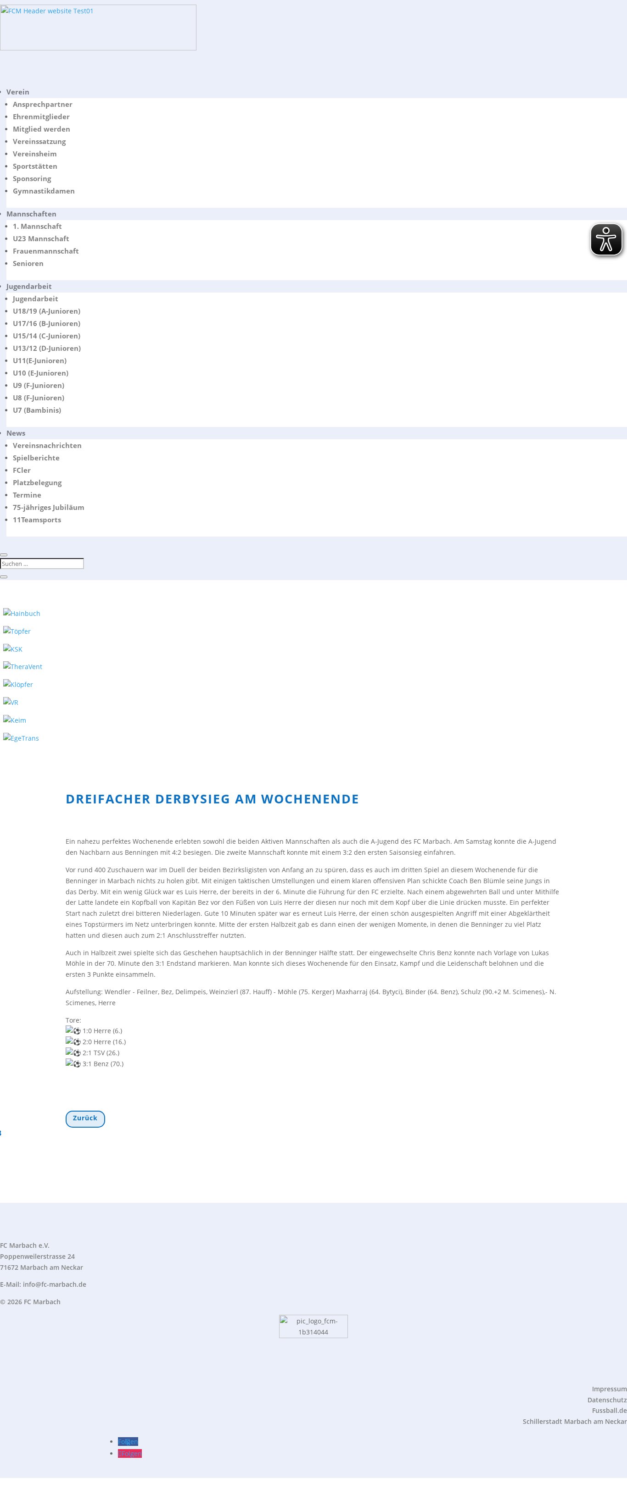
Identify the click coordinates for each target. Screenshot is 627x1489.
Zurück (85, 1117)
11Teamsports (37, 519)
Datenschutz (607, 1399)
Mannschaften (31, 213)
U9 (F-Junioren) (38, 385)
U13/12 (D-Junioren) (47, 348)
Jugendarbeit (29, 286)
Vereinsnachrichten (47, 445)
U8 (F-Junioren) (38, 397)
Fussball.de (609, 1410)
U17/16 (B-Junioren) (46, 323)
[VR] (10, 702)
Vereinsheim (35, 153)
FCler (22, 470)
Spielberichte (36, 457)
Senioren (28, 263)
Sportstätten (35, 166)
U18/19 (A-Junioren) (46, 311)
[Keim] (14, 720)
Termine (27, 494)
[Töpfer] (17, 631)
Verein (17, 91)
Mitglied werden (41, 128)
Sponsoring (32, 178)
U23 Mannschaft (41, 238)
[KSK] (12, 649)
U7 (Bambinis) (37, 410)
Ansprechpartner (43, 104)
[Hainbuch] (21, 613)
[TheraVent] (22, 666)
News (15, 432)
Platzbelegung (37, 482)
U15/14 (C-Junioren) (46, 335)
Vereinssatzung (39, 141)
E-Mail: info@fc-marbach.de (43, 1284)
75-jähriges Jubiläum (48, 507)
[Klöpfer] (18, 684)
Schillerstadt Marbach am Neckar (575, 1421)
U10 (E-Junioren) (40, 372)
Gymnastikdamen (44, 190)
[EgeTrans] (21, 738)
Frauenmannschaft (46, 250)
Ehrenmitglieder (41, 116)
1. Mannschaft (37, 226)
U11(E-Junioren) (40, 360)
